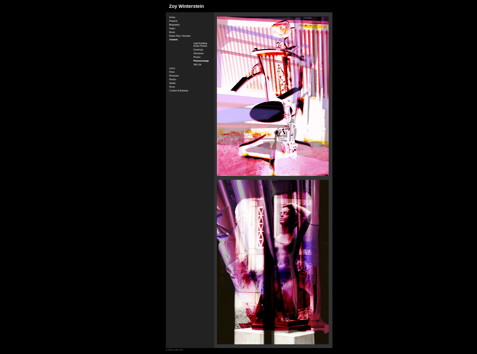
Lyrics (172, 68)
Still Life (197, 64)
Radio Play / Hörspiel (180, 36)
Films (172, 72)
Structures (198, 53)
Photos (196, 57)
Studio (172, 83)
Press (172, 87)
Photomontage (201, 61)
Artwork (173, 39)
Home (172, 17)
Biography (174, 24)
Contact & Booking (178, 90)
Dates (172, 28)
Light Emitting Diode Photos (200, 44)
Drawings (198, 49)
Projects (173, 21)
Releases (174, 75)
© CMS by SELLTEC (174, 350)
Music (172, 32)
